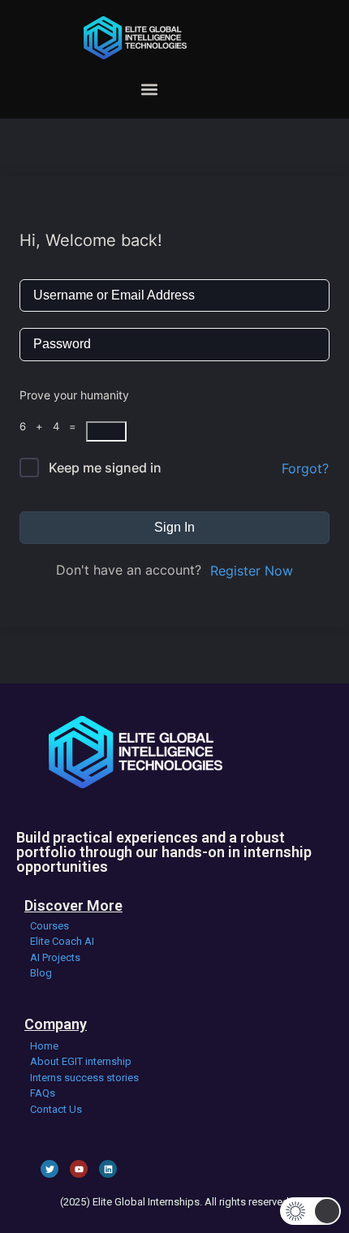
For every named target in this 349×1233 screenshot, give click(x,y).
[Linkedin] (108, 1169)
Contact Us (56, 1109)
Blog (41, 973)
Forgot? (305, 468)
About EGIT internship (80, 1061)
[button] (149, 88)
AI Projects (55, 957)
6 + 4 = (52, 426)
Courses (49, 926)
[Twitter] (49, 1169)
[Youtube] (79, 1169)
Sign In (174, 527)
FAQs (42, 1093)
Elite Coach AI (62, 941)
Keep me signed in (105, 467)
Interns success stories (84, 1077)
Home (44, 1046)
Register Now (251, 571)
